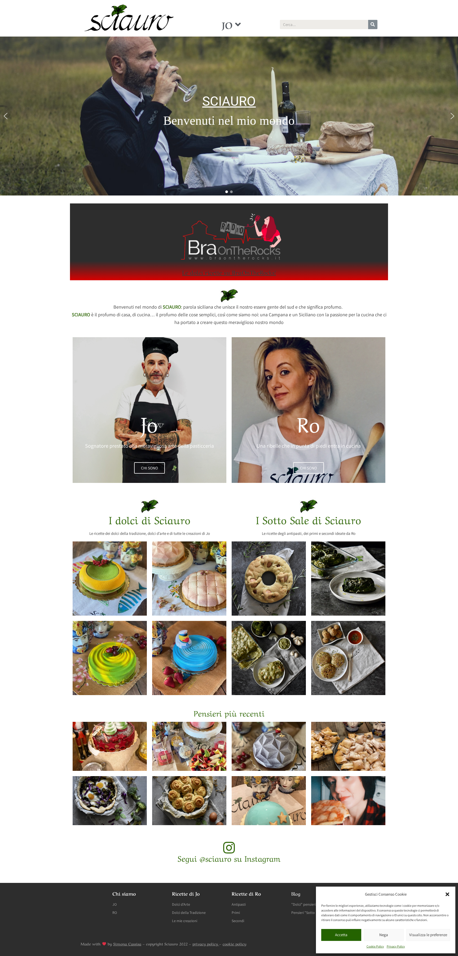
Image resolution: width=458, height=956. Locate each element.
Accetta (341, 934)
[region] (229, 116)
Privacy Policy (396, 946)
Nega (383, 934)
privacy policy (205, 943)
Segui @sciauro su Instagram (229, 858)
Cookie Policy (375, 946)
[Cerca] (372, 24)
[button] (447, 894)
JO (227, 24)
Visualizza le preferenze (428, 934)
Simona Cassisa (127, 943)
